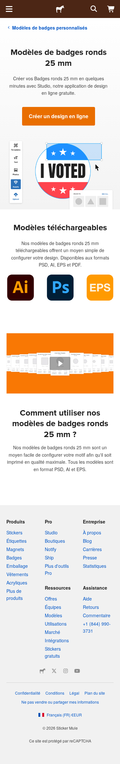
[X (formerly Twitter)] (54, 671)
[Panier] (111, 9)
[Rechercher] (93, 9)
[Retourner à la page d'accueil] (60, 9)
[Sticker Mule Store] (42, 671)
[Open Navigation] (9, 9)
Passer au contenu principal (4, 4)
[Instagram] (65, 671)
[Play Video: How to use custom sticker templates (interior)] (60, 363)
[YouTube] (77, 671)
